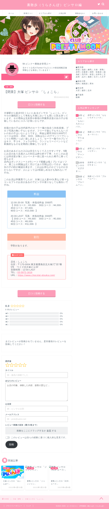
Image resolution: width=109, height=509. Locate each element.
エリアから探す (45, 13)
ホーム (11, 13)
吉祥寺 (99, 74)
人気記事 (62, 13)
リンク (28, 506)
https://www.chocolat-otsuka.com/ (36, 275)
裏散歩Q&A (80, 13)
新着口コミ (28, 13)
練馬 (90, 70)
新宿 (78, 70)
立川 (96, 77)
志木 (90, 90)
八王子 (103, 77)
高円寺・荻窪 (88, 74)
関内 (78, 84)
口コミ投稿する (36, 104)
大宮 (78, 90)
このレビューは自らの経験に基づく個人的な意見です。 (39, 437)
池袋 (84, 70)
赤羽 (78, 72)
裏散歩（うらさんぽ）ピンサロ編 (54, 5)
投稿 (11, 444)
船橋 (78, 97)
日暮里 (85, 72)
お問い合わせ (97, 13)
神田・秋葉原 (96, 72)
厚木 (92, 84)
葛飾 (90, 77)
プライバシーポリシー (14, 506)
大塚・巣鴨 (9, 87)
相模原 (85, 84)
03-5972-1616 (24, 272)
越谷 (84, 90)
